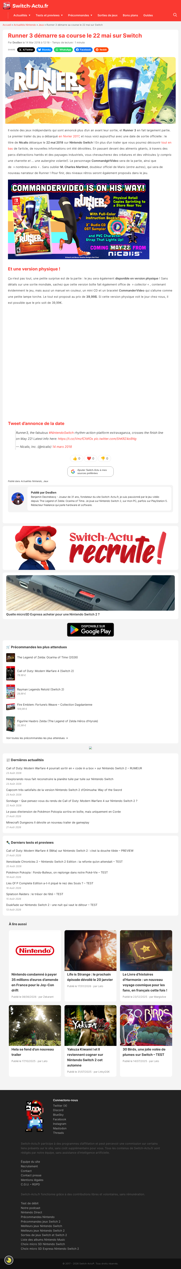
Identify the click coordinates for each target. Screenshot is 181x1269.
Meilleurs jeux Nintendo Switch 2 (43, 1230)
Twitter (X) (60, 1105)
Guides (148, 15)
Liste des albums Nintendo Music (43, 1239)
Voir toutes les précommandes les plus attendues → (37, 737)
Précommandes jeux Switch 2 (40, 1221)
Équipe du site (30, 1161)
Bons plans (130, 15)
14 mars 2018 (62, 447)
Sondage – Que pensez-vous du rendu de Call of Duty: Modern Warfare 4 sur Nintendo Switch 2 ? (71, 801)
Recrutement (29, 1166)
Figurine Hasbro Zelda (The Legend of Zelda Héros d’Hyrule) (57, 721)
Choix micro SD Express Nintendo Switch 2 (50, 1248)
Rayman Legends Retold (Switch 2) (40, 689)
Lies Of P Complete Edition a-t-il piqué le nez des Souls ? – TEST (49, 883)
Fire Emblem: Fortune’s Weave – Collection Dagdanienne (54, 704)
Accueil (7, 24)
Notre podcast (30, 1208)
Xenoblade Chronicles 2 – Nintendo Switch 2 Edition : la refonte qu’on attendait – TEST (64, 861)
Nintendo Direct (31, 1212)
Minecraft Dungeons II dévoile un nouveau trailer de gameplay (47, 822)
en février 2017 (69, 136)
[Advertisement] (90, 362)
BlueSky (58, 1114)
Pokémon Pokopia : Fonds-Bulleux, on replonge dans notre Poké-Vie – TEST (57, 872)
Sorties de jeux (108, 15)
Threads (58, 1132)
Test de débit (30, 1203)
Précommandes (78, 15)
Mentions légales (32, 1180)
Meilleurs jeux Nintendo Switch (41, 1226)
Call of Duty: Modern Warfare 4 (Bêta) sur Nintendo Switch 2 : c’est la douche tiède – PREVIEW (69, 850)
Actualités (20, 15)
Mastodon (59, 1128)
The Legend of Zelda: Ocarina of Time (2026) (47, 657)
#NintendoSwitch (61, 433)
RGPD (36, 1184)
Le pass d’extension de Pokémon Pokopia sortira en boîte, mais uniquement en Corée (63, 811)
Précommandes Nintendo (38, 1217)
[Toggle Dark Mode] (8, 1260)
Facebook (59, 1119)
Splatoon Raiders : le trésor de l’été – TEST (34, 894)
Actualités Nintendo (25, 24)
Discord (58, 1110)
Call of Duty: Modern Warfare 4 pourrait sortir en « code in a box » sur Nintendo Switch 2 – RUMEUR (74, 768)
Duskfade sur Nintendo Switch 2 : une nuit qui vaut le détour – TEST (51, 905)
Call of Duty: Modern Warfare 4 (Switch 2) (45, 671)
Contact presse (31, 1175)
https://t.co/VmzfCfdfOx (75, 439)
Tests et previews (48, 15)
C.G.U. (25, 1184)
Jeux (41, 24)
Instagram (59, 1123)
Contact (26, 1171)
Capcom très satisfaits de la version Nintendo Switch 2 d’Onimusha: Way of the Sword (64, 790)
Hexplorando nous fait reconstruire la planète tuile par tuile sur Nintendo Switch (59, 779)
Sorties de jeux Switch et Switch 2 (44, 1235)
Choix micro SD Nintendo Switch (43, 1244)
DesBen (17, 42)
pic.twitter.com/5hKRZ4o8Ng (115, 439)
